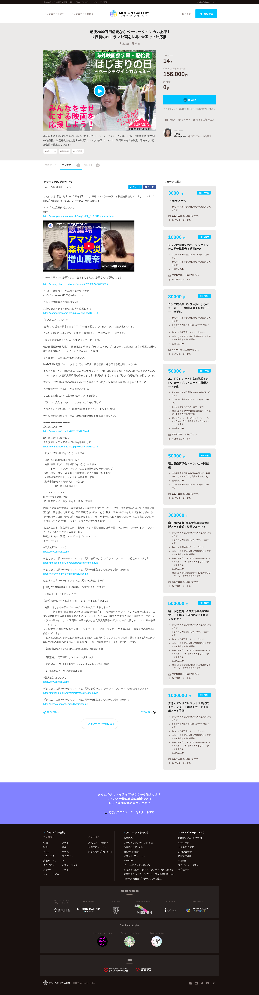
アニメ (46, 851)
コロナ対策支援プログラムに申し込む (143, 878)
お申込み (128, 838)
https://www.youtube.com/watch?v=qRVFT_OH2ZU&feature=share (78, 216)
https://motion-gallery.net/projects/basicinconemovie (70, 562)
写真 (45, 847)
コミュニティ (50, 856)
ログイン (186, 13)
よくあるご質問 (186, 847)
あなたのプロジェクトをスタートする (132, 812)
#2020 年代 (183, 842)
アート (65, 842)
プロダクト (67, 856)
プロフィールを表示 (201, 136)
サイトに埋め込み (205, 119)
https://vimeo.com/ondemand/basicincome (65, 573)
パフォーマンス (70, 865)
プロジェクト (51, 165)
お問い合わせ (185, 851)
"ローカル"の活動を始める (137, 865)
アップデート (70, 165)
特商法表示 (183, 869)
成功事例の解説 (131, 851)
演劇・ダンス (49, 860)
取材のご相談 (185, 856)
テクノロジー (50, 865)
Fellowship (129, 860)
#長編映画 (64, 151)
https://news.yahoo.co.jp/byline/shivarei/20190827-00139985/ (75, 284)
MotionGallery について (207, 2)
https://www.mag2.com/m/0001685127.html (66, 431)
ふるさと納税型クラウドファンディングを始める (147, 869)
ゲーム (65, 851)
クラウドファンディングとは (138, 842)
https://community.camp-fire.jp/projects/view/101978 (70, 313)
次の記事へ (146, 712)
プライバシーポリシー (189, 865)
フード (65, 869)
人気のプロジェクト (98, 842)
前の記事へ (53, 712)
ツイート (186, 119)
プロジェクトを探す (54, 13)
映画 (137, 43)
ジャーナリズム (51, 874)
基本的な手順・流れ (133, 847)
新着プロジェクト (97, 847)
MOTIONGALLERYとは (190, 838)
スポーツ (47, 869)
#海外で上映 (50, 151)
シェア (171, 119)
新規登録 (208, 13)
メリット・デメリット (134, 856)
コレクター (91, 165)
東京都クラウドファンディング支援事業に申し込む (147, 874)
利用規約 (182, 860)
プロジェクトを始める (82, 13)
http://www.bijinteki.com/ (56, 551)
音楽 (64, 847)
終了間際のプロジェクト (99, 851)
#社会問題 (77, 151)
